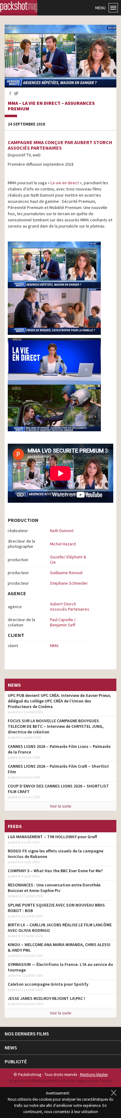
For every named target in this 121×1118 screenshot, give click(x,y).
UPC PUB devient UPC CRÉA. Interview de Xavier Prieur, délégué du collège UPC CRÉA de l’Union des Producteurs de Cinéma (59, 701)
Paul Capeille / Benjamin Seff (63, 622)
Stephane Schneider (69, 583)
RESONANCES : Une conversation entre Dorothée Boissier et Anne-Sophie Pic (54, 887)
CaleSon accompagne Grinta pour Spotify (48, 984)
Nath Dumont (62, 530)
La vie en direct (64, 183)
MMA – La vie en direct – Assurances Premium (51, 105)
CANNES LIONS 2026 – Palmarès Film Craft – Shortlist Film (58, 768)
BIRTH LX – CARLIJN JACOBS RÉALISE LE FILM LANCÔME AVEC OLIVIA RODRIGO (60, 927)
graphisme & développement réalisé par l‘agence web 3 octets (60, 1080)
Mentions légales (94, 1074)
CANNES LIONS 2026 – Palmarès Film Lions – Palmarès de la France (59, 749)
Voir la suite (60, 806)
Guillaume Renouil (66, 572)
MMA (54, 645)
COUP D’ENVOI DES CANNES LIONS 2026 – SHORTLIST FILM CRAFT (58, 788)
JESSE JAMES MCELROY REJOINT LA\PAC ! (46, 998)
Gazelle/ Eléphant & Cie (68, 559)
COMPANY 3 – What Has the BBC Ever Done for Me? (55, 870)
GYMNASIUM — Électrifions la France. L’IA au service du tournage (60, 967)
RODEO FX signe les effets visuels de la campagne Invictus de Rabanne (55, 853)
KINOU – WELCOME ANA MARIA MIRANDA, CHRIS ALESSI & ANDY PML (59, 947)
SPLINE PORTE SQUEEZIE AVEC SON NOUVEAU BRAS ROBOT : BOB (56, 907)
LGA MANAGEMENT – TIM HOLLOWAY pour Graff (52, 836)
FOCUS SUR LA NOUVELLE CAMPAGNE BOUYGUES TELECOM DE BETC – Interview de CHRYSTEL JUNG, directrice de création (56, 726)
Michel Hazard (63, 544)
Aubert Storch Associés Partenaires (69, 606)
